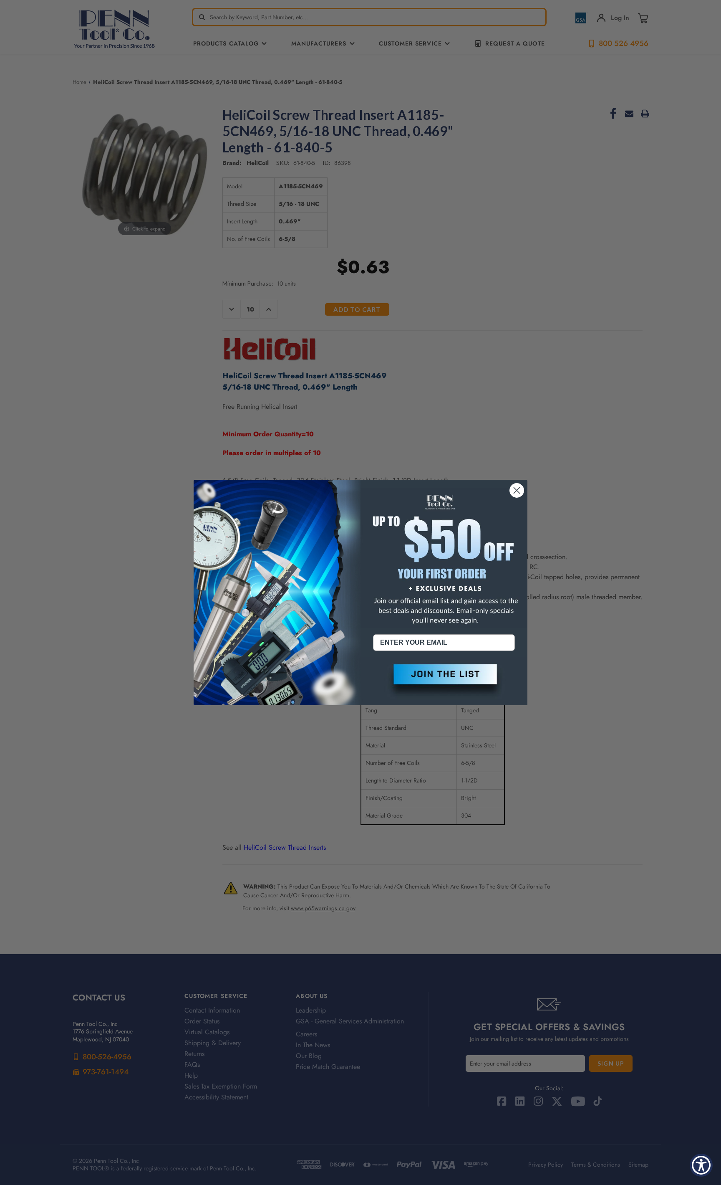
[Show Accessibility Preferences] (701, 1165)
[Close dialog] (516, 490)
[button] (443, 681)
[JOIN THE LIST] (443, 681)
